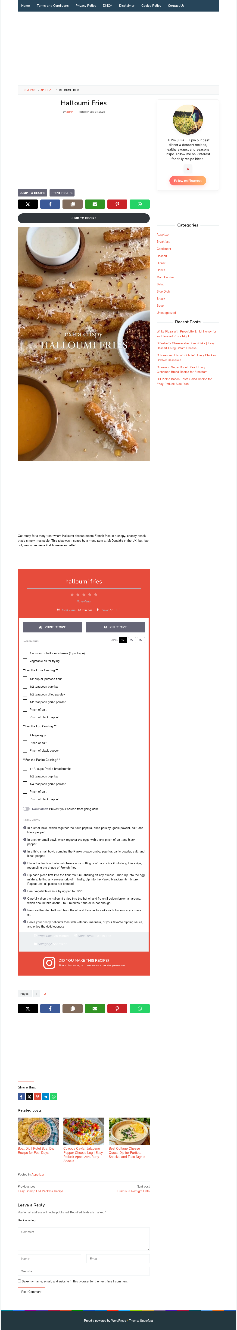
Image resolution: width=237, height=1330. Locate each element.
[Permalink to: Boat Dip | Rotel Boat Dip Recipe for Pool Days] (38, 1131)
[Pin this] (37, 1096)
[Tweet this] (29, 1096)
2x (132, 640)
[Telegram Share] (45, 1096)
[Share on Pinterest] (117, 204)
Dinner (161, 263)
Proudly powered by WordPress (105, 1320)
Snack (161, 298)
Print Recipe (62, 192)
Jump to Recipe (32, 192)
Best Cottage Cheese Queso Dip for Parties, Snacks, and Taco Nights (127, 1152)
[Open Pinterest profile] (188, 168)
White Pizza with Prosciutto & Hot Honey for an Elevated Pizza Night (186, 333)
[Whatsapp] (53, 1096)
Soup (160, 305)
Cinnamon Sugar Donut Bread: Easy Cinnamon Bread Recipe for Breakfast (182, 369)
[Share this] (21, 1096)
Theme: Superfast (141, 1320)
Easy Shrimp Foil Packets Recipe (40, 1188)
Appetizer (37, 1174)
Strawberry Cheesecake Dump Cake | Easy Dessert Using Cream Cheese (186, 345)
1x (123, 640)
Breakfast (163, 241)
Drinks (161, 270)
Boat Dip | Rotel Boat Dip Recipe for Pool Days (36, 1150)
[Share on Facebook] (50, 204)
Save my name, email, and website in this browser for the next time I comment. (75, 1281)
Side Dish (163, 291)
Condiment (164, 248)
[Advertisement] (118, 48)
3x (141, 640)
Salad (160, 284)
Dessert (162, 256)
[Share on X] (28, 204)
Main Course (165, 277)
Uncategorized (166, 312)
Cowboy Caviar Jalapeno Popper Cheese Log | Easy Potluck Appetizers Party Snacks (83, 1154)
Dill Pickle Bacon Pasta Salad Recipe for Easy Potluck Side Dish (184, 381)
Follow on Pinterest (188, 180)
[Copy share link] (72, 204)
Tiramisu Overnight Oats (133, 1188)
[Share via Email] (95, 204)
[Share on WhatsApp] (140, 204)
